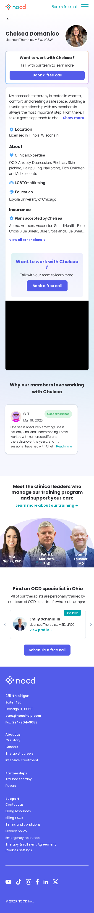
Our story (12, 740)
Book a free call (65, 6)
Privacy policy (16, 831)
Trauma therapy (18, 779)
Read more (64, 446)
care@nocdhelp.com (23, 715)
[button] (5, 624)
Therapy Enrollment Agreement (30, 844)
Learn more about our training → (47, 505)
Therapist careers (19, 753)
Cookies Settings (18, 850)
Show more (73, 117)
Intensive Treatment (21, 760)
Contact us (14, 804)
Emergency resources (22, 837)
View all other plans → (27, 239)
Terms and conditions (22, 824)
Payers (10, 785)
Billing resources (18, 811)
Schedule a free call (47, 650)
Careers (11, 747)
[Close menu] (85, 6)
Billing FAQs (14, 817)
